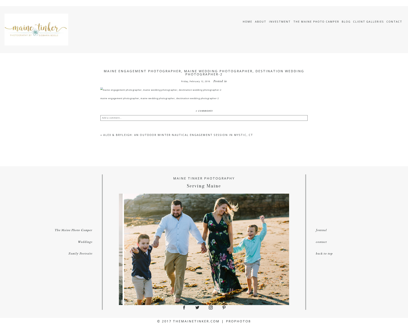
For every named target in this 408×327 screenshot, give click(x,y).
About (260, 21)
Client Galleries (368, 21)
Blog (346, 21)
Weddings (85, 242)
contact (321, 242)
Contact (394, 21)
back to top (324, 254)
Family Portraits (80, 254)
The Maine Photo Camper (316, 21)
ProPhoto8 (238, 321)
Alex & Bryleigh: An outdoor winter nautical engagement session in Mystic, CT (178, 135)
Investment (280, 21)
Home (247, 21)
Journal (321, 230)
